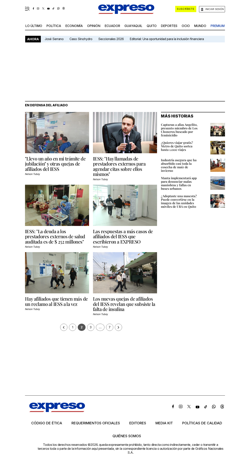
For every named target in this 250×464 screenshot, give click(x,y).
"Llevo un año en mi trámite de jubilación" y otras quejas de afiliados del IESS (55, 163)
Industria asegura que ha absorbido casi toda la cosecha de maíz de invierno (178, 165)
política (53, 26)
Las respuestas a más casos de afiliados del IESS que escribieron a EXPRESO (123, 236)
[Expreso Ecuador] (57, 411)
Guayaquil (133, 26)
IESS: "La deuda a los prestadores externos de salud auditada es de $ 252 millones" (55, 236)
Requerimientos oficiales (95, 423)
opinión (93, 26)
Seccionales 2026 (111, 39)
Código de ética (46, 423)
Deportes (169, 26)
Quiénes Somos (126, 436)
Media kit (164, 423)
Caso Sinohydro (81, 39)
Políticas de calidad (202, 423)
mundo (200, 26)
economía (74, 26)
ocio (186, 26)
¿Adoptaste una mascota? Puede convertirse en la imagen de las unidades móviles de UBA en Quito (179, 201)
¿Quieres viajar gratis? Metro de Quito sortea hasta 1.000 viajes (177, 146)
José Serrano (54, 39)
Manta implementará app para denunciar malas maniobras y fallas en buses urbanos (179, 183)
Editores (137, 423)
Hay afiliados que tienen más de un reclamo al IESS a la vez (56, 301)
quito (152, 26)
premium (218, 26)
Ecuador (112, 26)
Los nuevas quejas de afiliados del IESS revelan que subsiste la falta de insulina (124, 304)
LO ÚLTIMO (33, 26)
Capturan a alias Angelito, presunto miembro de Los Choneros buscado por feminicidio (179, 130)
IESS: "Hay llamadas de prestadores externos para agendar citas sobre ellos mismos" (119, 166)
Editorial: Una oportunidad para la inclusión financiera (167, 39)
